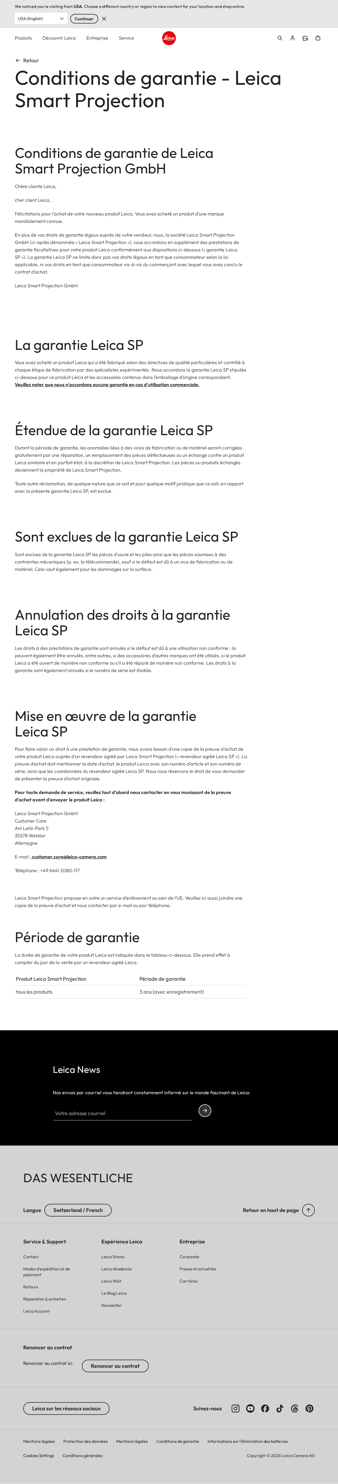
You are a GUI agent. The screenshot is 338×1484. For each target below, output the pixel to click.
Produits (23, 38)
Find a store (305, 38)
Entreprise (97, 38)
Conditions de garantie (177, 1441)
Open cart (318, 38)
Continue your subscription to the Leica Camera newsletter (205, 1110)
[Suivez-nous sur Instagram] (235, 1408)
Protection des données (85, 1441)
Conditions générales (82, 1455)
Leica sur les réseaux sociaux (66, 1408)
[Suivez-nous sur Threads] (294, 1408)
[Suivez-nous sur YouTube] (250, 1408)
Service (126, 38)
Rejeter (104, 19)
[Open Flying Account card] (292, 38)
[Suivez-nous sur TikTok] (280, 1408)
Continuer (84, 18)
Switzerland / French (78, 1210)
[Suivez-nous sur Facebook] (265, 1408)
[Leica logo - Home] (169, 38)
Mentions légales (39, 1441)
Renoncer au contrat (115, 1366)
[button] (308, 1210)
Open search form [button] (280, 38)
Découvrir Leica (59, 38)
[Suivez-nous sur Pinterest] (309, 1408)
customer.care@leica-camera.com (69, 857)
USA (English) (30, 18)
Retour (31, 60)
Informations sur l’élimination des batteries (248, 1441)
